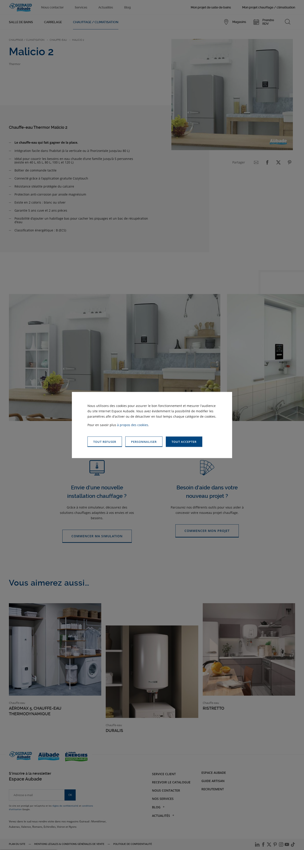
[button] (184, 442)
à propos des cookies (132, 425)
